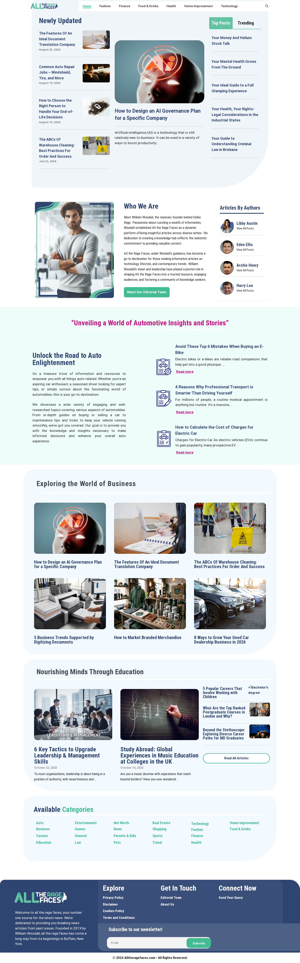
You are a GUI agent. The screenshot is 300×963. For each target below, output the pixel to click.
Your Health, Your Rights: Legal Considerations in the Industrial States (235, 114)
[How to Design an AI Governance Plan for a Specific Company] (159, 100)
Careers (42, 836)
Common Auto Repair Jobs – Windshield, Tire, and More (57, 72)
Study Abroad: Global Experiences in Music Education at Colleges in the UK (159, 755)
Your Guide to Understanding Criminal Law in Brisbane (231, 144)
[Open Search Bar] (266, 6)
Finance (124, 6)
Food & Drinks (148, 6)
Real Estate (161, 823)
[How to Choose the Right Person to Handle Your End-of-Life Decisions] (96, 113)
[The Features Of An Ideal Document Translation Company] (96, 46)
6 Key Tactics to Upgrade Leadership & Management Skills (67, 755)
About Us (167, 904)
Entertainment (86, 823)
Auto (39, 823)
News (118, 829)
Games (80, 829)
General (81, 836)
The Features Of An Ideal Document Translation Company (57, 39)
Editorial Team (171, 898)
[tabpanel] (235, 96)
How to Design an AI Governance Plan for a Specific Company (68, 564)
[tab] (221, 23)
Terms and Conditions (119, 918)
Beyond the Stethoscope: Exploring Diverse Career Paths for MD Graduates (224, 734)
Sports (157, 836)
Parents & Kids (125, 836)
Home (87, 6)
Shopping (159, 829)
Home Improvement (198, 6)
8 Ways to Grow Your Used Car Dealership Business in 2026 (221, 640)
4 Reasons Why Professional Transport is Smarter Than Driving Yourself (214, 390)
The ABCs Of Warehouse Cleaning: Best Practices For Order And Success (229, 564)
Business (43, 829)
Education (43, 842)
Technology (229, 6)
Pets (117, 842)
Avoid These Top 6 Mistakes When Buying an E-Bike (219, 349)
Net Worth (121, 823)
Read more (184, 372)
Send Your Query (231, 898)
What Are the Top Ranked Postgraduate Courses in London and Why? (224, 712)
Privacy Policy (113, 898)
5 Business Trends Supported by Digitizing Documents (64, 640)
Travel (157, 842)
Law (78, 842)
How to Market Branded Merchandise (147, 637)
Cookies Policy (113, 911)
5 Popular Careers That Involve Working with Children (222, 693)
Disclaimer (110, 904)
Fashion (105, 6)
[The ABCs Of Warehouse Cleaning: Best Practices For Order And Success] (96, 152)
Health (171, 6)
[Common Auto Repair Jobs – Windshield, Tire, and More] (96, 80)
